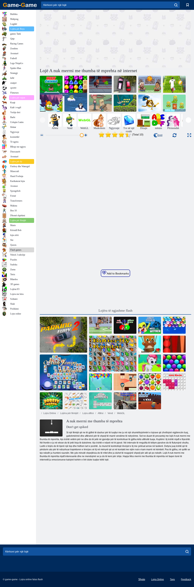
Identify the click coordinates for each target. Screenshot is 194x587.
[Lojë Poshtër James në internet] (125, 381)
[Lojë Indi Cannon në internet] (125, 103)
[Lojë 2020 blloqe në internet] (174, 381)
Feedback (186, 579)
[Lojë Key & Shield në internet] (149, 103)
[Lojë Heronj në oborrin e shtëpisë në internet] (100, 103)
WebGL (121, 413)
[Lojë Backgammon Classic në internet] (174, 344)
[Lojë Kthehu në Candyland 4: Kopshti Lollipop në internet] (75, 84)
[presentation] (42, 120)
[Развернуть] (189, 135)
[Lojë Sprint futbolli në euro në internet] (174, 84)
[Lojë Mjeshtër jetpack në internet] (100, 84)
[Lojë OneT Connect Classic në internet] (149, 381)
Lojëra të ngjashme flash (115, 310)
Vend (110, 413)
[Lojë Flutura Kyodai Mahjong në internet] (112, 354)
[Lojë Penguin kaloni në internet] (75, 103)
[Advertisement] (78, 38)
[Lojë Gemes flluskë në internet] (149, 363)
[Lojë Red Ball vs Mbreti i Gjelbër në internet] (125, 325)
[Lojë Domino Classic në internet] (100, 400)
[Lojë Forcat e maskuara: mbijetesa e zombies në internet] (125, 400)
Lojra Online (49, 413)
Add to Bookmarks (117, 273)
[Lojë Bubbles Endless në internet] (174, 325)
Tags (172, 579)
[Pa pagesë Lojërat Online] (20, 5)
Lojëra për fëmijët (69, 413)
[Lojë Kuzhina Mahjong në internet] (75, 400)
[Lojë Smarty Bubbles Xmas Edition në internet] (174, 363)
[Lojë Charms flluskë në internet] (100, 381)
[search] (176, 4)
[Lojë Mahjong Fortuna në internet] (63, 372)
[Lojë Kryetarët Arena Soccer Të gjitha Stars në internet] (100, 325)
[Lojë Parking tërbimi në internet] (125, 84)
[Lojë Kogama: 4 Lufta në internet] (149, 400)
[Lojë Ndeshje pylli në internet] (51, 400)
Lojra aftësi (88, 413)
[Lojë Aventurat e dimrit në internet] (51, 103)
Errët (159, 135)
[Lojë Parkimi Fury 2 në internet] (63, 335)
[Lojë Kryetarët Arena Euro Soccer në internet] (149, 84)
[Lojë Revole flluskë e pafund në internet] (149, 344)
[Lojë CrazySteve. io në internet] (149, 325)
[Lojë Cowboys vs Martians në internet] (174, 103)
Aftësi (100, 413)
